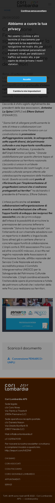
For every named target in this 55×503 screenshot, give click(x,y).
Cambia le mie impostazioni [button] (27, 91)
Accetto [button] (27, 79)
